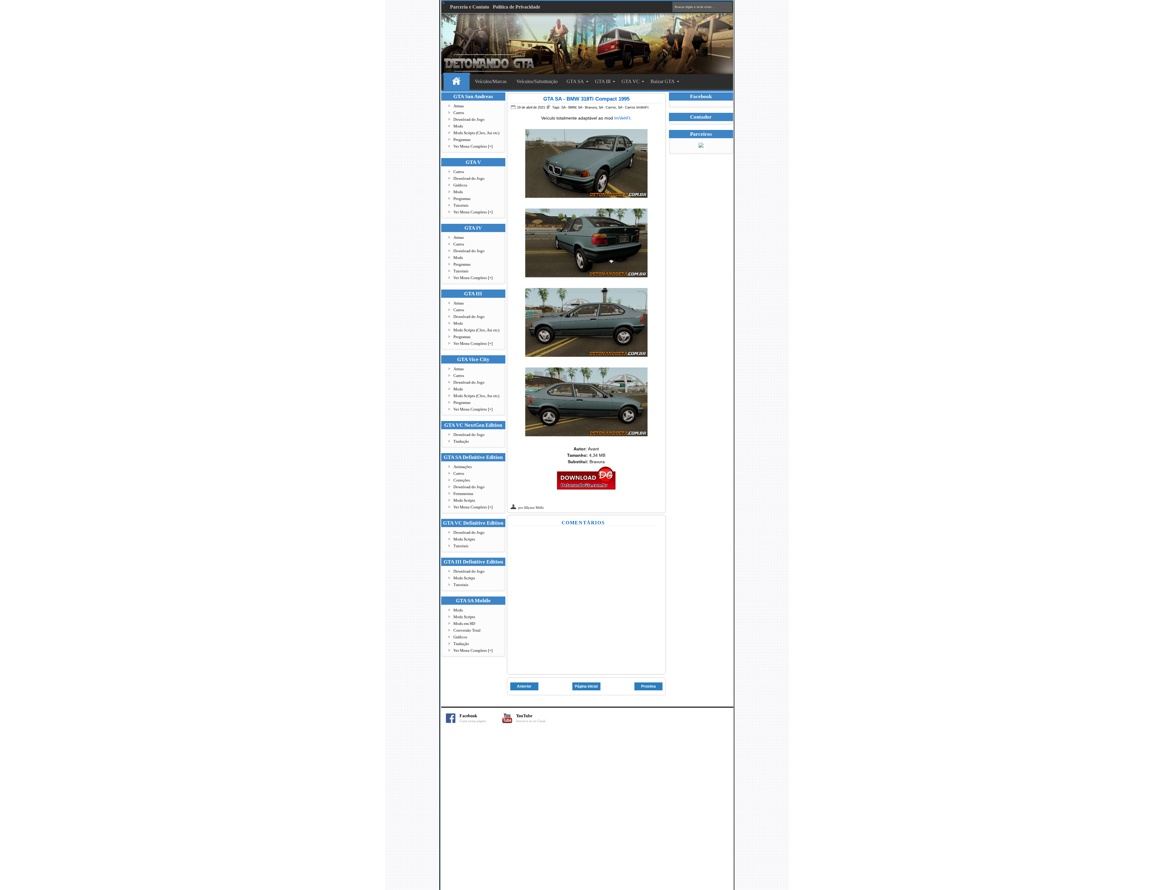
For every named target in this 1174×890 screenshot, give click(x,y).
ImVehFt (622, 118)
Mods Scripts (464, 500)
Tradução (461, 441)
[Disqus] (587, 809)
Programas (462, 139)
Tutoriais (460, 205)
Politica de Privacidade (516, 6)
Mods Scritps (464, 578)
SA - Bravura (587, 107)
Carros (458, 112)
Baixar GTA (663, 81)
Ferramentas (463, 493)
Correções (461, 480)
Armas (458, 106)
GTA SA (575, 81)
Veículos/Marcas (491, 81)
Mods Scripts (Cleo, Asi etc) (476, 133)
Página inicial (586, 686)
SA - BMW (568, 107)
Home (457, 82)
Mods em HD (464, 623)
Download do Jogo (469, 119)
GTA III (603, 81)
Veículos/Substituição (537, 81)
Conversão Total (467, 630)
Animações (462, 466)
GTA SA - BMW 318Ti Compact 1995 (586, 99)
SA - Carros (607, 107)
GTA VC (631, 81)
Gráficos (460, 185)
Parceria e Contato (469, 6)
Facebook (473, 718)
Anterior (524, 686)
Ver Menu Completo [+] (473, 146)
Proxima (648, 686)
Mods (458, 126)
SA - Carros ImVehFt (633, 107)
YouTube (530, 718)
